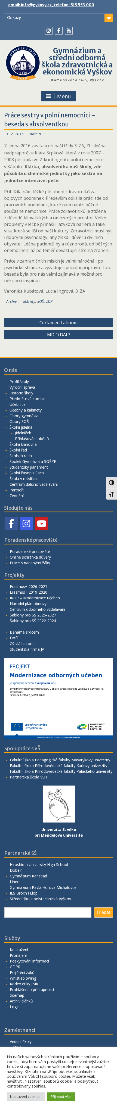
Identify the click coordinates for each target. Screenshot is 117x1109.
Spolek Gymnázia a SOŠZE (33, 461)
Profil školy (19, 381)
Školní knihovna (23, 444)
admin (35, 133)
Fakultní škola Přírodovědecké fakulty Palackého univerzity (61, 771)
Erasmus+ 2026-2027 (28, 586)
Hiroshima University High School (39, 864)
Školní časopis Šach (27, 472)
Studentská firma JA (27, 649)
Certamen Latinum (58, 323)
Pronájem (18, 955)
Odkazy (14, 17)
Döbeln (16, 870)
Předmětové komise (27, 398)
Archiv (11, 301)
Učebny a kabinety (26, 410)
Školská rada (21, 455)
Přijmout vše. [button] (61, 1096)
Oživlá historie (22, 643)
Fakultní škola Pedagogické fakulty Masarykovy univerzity (60, 759)
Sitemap (17, 995)
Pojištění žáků (22, 972)
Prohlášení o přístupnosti (32, 989)
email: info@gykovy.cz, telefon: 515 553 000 (51, 4)
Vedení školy (21, 1041)
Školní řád (18, 450)
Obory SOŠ (19, 421)
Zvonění (17, 495)
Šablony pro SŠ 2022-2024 (33, 620)
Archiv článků (21, 1001)
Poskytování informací (29, 961)
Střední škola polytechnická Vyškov (40, 898)
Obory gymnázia (24, 415)
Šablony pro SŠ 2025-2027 (33, 615)
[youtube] (69, 31)
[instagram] (49, 31)
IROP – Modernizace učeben (35, 597)
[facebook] (59, 31)
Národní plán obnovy (28, 603)
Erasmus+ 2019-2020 (28, 592)
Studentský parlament (29, 467)
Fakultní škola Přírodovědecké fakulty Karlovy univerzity (58, 765)
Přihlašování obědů (32, 438)
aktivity (29, 301)
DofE (14, 637)
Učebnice (18, 404)
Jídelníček (23, 432)
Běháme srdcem (24, 632)
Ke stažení (19, 949)
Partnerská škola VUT (29, 777)
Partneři (17, 490)
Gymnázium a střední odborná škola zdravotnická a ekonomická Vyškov (77, 61)
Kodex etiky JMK (24, 983)
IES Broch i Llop (24, 893)
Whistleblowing (23, 978)
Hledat (103, 912)
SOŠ (40, 301)
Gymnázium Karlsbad (28, 876)
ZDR (49, 301)
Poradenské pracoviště (30, 551)
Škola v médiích (23, 478)
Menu (64, 96)
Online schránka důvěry (30, 557)
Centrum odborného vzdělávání (37, 609)
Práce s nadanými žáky (30, 562)
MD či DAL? (58, 335)
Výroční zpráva (22, 387)
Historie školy (21, 392)
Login (15, 1006)
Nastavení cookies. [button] (25, 1096)
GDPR (15, 966)
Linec (14, 881)
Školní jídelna (21, 427)
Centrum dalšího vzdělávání (34, 484)
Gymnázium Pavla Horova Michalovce (43, 887)
